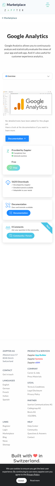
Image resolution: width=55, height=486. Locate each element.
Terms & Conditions (36, 387)
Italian (5, 396)
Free (15, 168)
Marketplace (10, 18)
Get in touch (8, 374)
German (6, 388)
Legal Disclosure (35, 390)
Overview (11, 76)
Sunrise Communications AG (40, 404)
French (6, 392)
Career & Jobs (34, 373)
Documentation (15, 138)
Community (33, 429)
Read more (35, 480)
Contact (31, 437)
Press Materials (35, 376)
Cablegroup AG (34, 408)
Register (6, 426)
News (5, 441)
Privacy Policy (34, 394)
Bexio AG (32, 412)
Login (5, 429)
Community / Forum (22, 235)
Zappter (37, 355)
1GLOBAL (32, 415)
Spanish (6, 399)
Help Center (33, 426)
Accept (21, 480)
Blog (5, 437)
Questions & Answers (37, 433)
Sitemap (6, 444)
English (6, 384)
